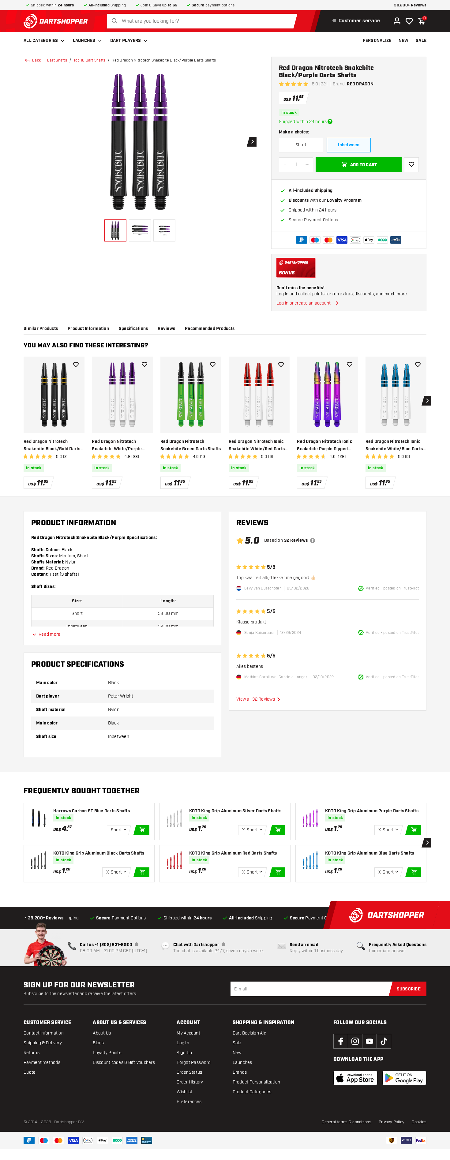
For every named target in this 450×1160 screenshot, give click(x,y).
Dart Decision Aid (249, 1033)
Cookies (419, 1122)
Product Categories (252, 1092)
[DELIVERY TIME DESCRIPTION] (330, 121)
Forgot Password (194, 1062)
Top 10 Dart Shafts (89, 60)
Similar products (41, 328)
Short (300, 145)
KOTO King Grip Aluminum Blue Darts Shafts (369, 853)
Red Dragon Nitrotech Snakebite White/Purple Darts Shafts (117, 446)
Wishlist (184, 1092)
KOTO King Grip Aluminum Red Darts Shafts (233, 853)
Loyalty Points (107, 1052)
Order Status (189, 1072)
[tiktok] (384, 1041)
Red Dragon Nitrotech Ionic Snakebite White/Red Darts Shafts (257, 446)
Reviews (166, 328)
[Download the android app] (404, 1078)
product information (88, 328)
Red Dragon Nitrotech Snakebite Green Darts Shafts (190, 445)
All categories (41, 40)
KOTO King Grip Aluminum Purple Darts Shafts (371, 811)
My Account (188, 1033)
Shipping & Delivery (43, 1043)
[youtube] (369, 1041)
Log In (183, 1043)
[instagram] (355, 1041)
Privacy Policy (392, 1122)
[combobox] (204, 21)
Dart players (125, 40)
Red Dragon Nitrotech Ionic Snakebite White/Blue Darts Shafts (394, 446)
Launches (84, 40)
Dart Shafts (57, 60)
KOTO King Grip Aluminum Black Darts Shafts (98, 853)
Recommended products (209, 328)
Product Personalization (256, 1082)
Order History (190, 1082)
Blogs (98, 1043)
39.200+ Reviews (410, 5)
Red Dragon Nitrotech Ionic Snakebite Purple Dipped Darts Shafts (324, 446)
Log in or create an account (303, 303)
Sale (237, 1043)
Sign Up (184, 1052)
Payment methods (42, 1062)
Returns (31, 1052)
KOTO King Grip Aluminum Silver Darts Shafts (235, 811)
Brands (240, 1072)
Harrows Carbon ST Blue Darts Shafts (91, 811)
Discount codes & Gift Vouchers (124, 1062)
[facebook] (340, 1041)
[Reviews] (312, 540)
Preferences (189, 1101)
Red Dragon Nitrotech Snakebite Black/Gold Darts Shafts (52, 446)
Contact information (44, 1033)
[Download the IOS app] (355, 1078)
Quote (30, 1072)
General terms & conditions (346, 1122)
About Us (102, 1033)
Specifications (133, 328)
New (237, 1052)
